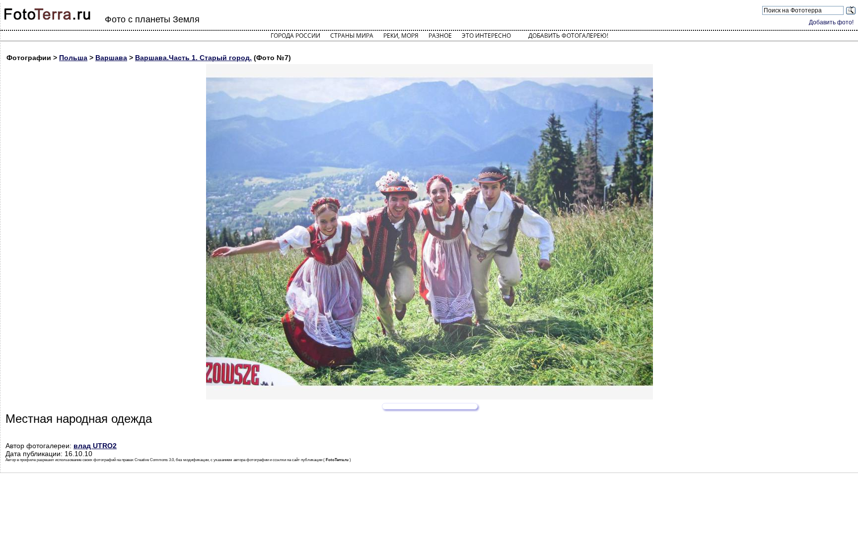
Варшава (111, 58)
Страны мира (351, 35)
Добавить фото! (831, 22)
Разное (440, 35)
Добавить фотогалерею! (568, 35)
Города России (295, 35)
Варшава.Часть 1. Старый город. (193, 58)
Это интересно (486, 35)
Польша (73, 58)
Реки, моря (401, 35)
